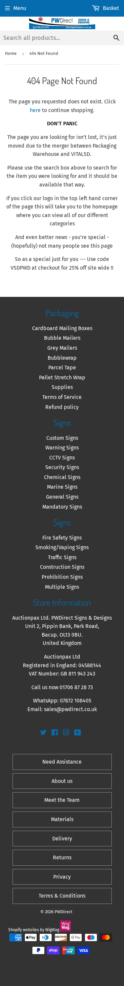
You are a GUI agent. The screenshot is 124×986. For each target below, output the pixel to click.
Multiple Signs (62, 587)
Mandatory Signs (62, 507)
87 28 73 (83, 687)
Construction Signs (62, 567)
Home (11, 53)
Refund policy (62, 407)
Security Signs (62, 467)
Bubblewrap (62, 358)
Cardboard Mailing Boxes (62, 328)
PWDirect (63, 911)
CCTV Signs (62, 457)
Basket (111, 8)
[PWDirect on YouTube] (77, 733)
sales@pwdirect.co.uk (70, 709)
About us (62, 781)
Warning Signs (62, 447)
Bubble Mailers (62, 338)
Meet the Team (62, 800)
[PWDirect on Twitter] (43, 733)
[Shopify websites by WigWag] (65, 929)
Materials (62, 819)
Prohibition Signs (62, 577)
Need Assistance (62, 762)
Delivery (62, 838)
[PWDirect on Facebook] (54, 733)
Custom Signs (62, 438)
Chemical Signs (62, 477)
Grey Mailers (62, 348)
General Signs (62, 497)
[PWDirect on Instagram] (66, 733)
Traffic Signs (62, 557)
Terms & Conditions (62, 896)
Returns (62, 857)
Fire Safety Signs (62, 538)
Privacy (62, 877)
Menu (19, 8)
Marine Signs (62, 487)
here (35, 110)
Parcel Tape (62, 367)
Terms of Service (62, 397)
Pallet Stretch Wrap (62, 377)
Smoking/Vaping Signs (62, 547)
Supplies (62, 387)
